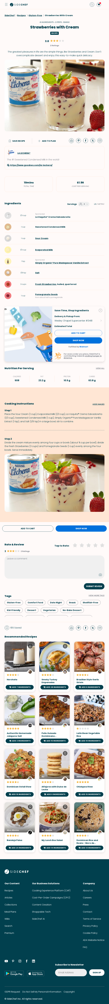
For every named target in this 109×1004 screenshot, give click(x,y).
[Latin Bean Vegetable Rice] (89, 720)
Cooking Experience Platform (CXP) (51, 890)
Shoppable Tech (41, 911)
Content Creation (42, 904)
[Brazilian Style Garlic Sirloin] (89, 667)
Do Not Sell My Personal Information (41, 991)
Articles (8, 897)
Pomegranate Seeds (46, 294)
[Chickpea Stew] (89, 774)
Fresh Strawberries (45, 284)
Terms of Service (92, 918)
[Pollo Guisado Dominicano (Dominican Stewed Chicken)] (54, 720)
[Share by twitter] (93, 140)
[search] (92, 4)
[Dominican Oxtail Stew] (20, 774)
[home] (19, 4)
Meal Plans (10, 911)
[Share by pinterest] (79, 140)
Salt (37, 272)
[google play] (14, 973)
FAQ (85, 947)
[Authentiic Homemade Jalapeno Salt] (20, 720)
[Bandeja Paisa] (20, 827)
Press (86, 904)
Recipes (9, 890)
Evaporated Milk (44, 249)
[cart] (99, 4)
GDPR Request (12, 991)
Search (8, 926)
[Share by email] (100, 140)
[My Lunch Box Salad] (54, 827)
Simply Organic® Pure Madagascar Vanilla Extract (62, 262)
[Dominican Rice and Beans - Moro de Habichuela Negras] (89, 827)
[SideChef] (17, 873)
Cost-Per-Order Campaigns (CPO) (51, 897)
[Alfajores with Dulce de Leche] (54, 774)
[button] (6, 4)
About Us (88, 890)
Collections (11, 904)
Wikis (7, 918)
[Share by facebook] (86, 140)
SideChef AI (38, 918)
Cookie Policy (90, 933)
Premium (9, 933)
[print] (72, 140)
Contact (87, 911)
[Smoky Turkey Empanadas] (54, 667)
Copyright (69, 991)
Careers (87, 897)
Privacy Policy (90, 926)
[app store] (35, 973)
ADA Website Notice (93, 940)
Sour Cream (41, 238)
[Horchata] (20, 667)
